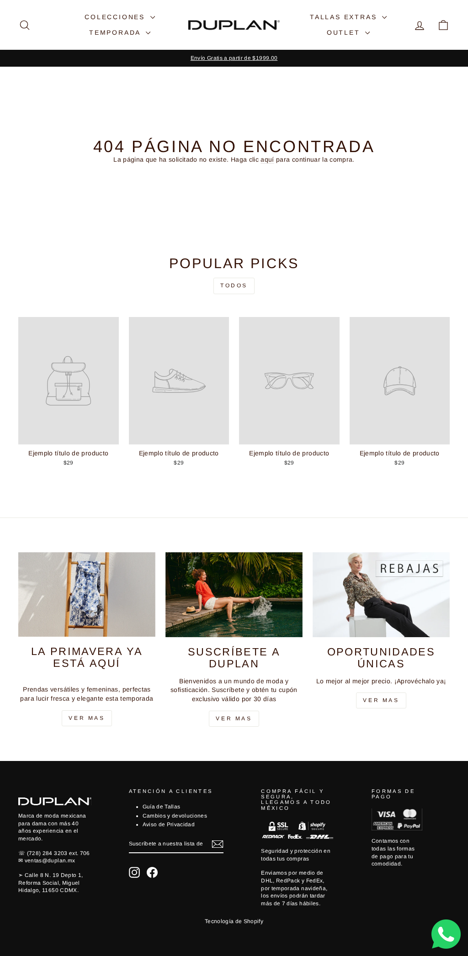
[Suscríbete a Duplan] (234, 595)
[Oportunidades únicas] (381, 595)
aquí (267, 159)
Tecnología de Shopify (234, 921)
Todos (234, 285)
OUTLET (345, 32)
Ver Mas (87, 718)
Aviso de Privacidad (169, 824)
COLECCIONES (116, 17)
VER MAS (234, 718)
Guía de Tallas (162, 806)
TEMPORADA (116, 32)
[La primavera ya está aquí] (86, 594)
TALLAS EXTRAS (345, 17)
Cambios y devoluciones (175, 816)
